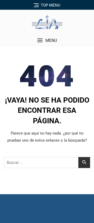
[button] (47, 40)
